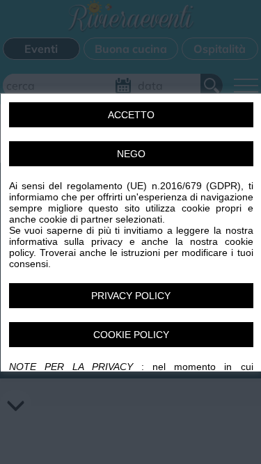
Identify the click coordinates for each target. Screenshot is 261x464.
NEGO (130, 153)
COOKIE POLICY (130, 333)
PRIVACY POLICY (131, 295)
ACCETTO (130, 114)
